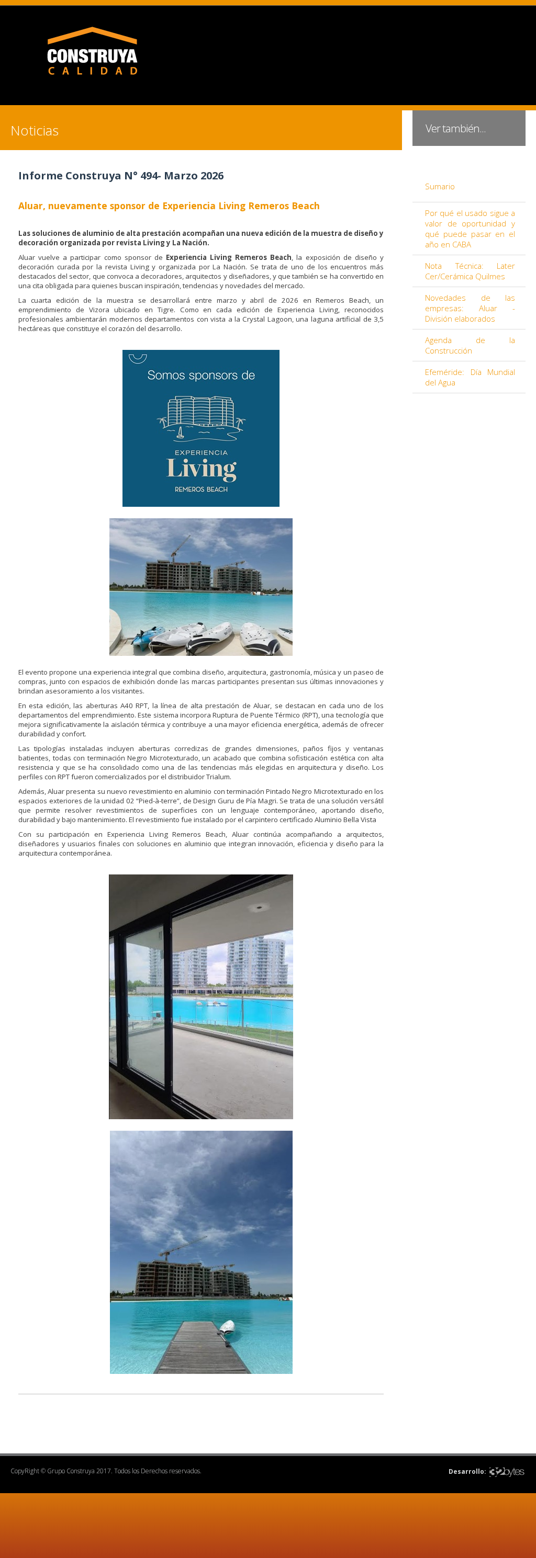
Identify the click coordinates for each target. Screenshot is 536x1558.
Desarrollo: (467, 1471)
